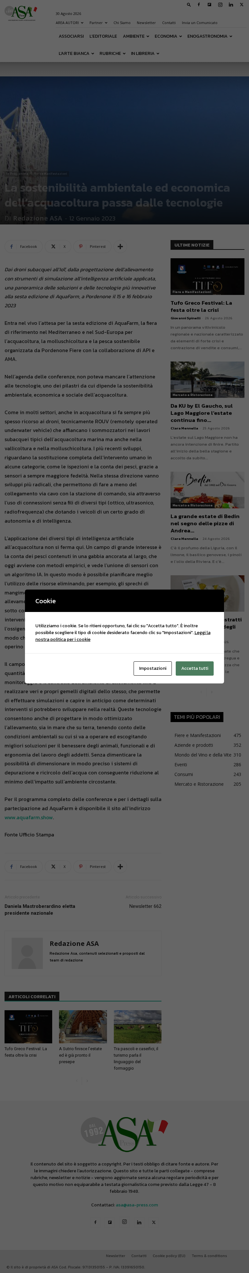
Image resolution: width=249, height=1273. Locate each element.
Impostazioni (152, 668)
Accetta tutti (194, 668)
